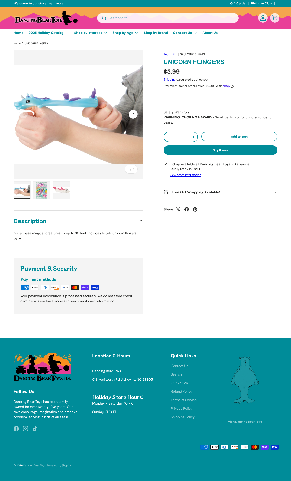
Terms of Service (184, 400)
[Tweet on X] (178, 209)
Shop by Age (122, 32)
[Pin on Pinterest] (195, 209)
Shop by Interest (88, 32)
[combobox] (168, 18)
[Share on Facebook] (186, 209)
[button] (274, 18)
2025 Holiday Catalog (46, 32)
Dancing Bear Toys (34, 465)
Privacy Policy (182, 408)
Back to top (145, 330)
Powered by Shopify (59, 465)
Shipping (170, 79)
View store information (185, 175)
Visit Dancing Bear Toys (245, 421)
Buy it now (220, 150)
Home (18, 32)
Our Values (179, 383)
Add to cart (239, 136)
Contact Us (182, 32)
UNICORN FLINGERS (36, 43)
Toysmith (170, 54)
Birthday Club (261, 3)
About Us (210, 32)
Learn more (55, 3)
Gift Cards (237, 3)
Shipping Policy (183, 417)
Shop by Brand (156, 32)
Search (176, 374)
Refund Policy (181, 391)
